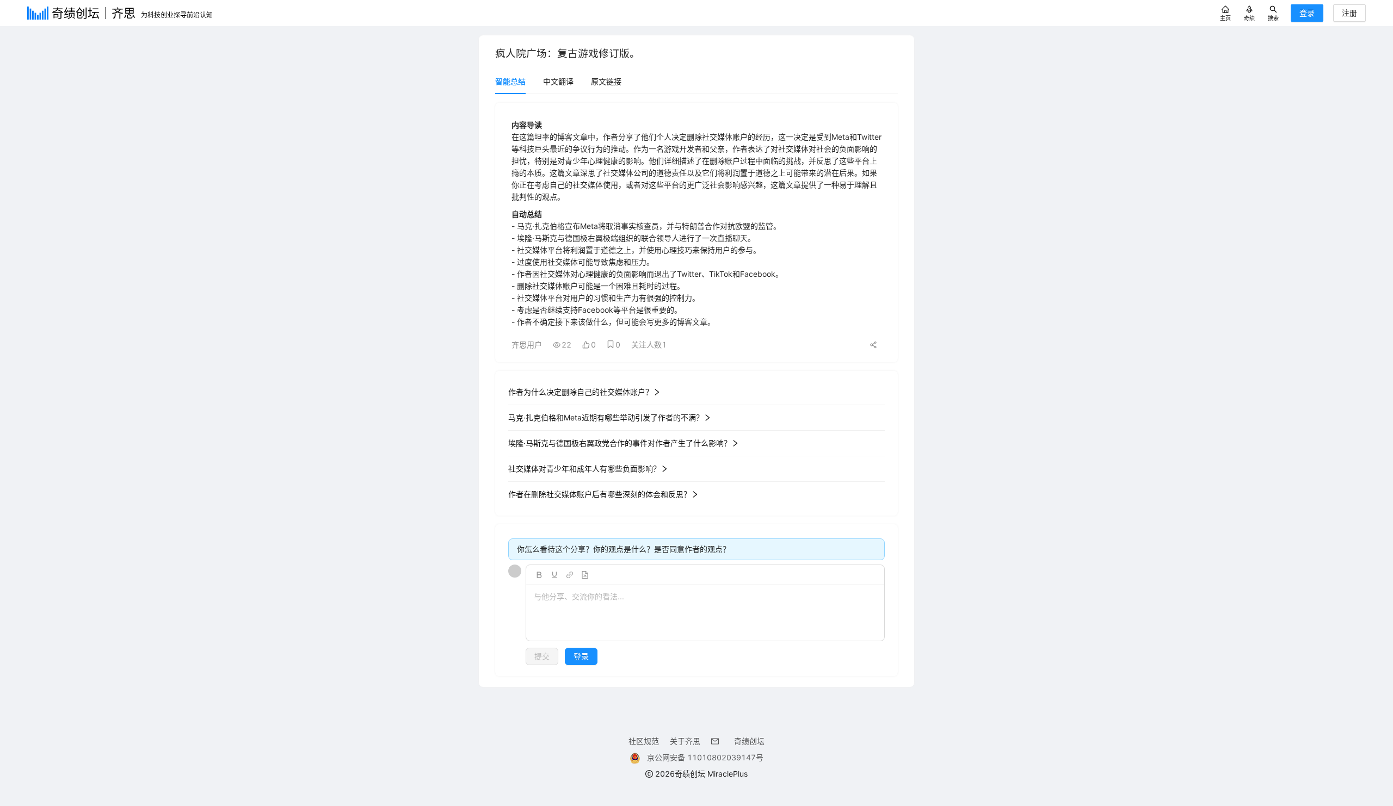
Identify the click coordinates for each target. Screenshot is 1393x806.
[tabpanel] (696, 389)
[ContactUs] (717, 741)
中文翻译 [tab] (558, 81)
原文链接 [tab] (606, 81)
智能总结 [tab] (510, 81)
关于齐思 (685, 741)
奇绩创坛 (749, 741)
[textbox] (705, 613)
